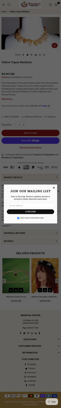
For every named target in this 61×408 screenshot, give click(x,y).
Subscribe (30, 211)
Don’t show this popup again (32, 218)
